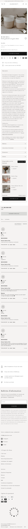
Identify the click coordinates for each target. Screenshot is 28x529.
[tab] (18, 224)
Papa (16, 82)
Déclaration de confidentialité (16, 526)
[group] (14, 208)
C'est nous (3, 453)
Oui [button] (8, 244)
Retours (3, 475)
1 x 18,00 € (13, 189)
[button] (24, 4)
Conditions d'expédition (7, 483)
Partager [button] (14, 244)
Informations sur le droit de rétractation (10, 485)
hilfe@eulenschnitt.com (6, 435)
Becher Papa (14, 176)
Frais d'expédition (11, 45)
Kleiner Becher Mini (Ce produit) (17, 186)
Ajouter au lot (14, 198)
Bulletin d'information (6, 464)
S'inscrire (14, 406)
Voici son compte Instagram (13, 126)
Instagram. (12, 139)
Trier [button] (2, 219)
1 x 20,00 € (13, 168)
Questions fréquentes (6, 472)
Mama (12, 82)
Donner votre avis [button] (14, 213)
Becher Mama (14, 166)
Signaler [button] (11, 244)
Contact (3, 477)
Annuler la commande (6, 488)
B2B (2, 480)
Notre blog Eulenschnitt (6, 458)
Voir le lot (4, 163)
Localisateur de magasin (6, 461)
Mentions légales (4, 526)
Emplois (3, 456)
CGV (25, 526)
